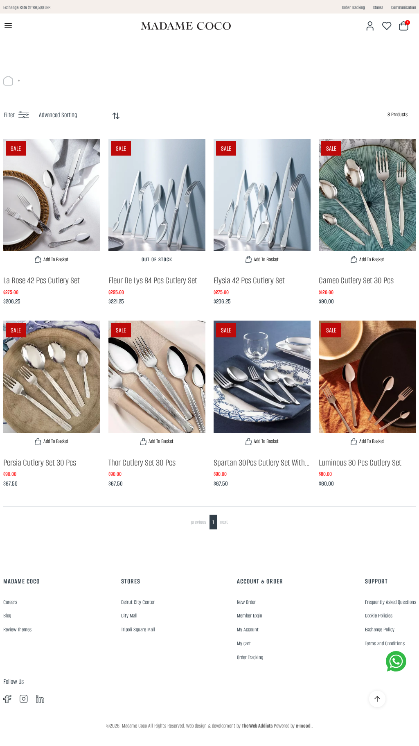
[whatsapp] (396, 661)
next (224, 521)
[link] (51, 203)
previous (198, 521)
